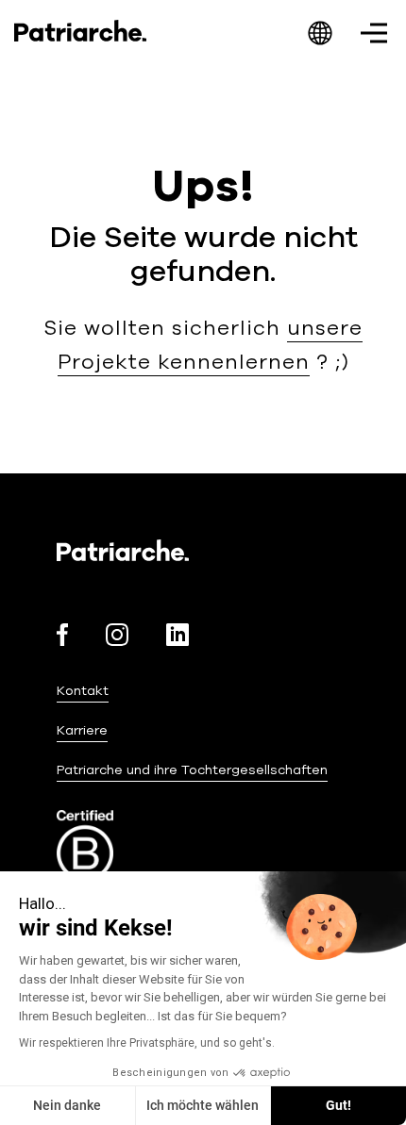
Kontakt (83, 691)
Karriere (82, 730)
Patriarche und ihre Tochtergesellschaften (192, 770)
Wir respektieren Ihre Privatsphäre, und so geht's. (147, 1043)
